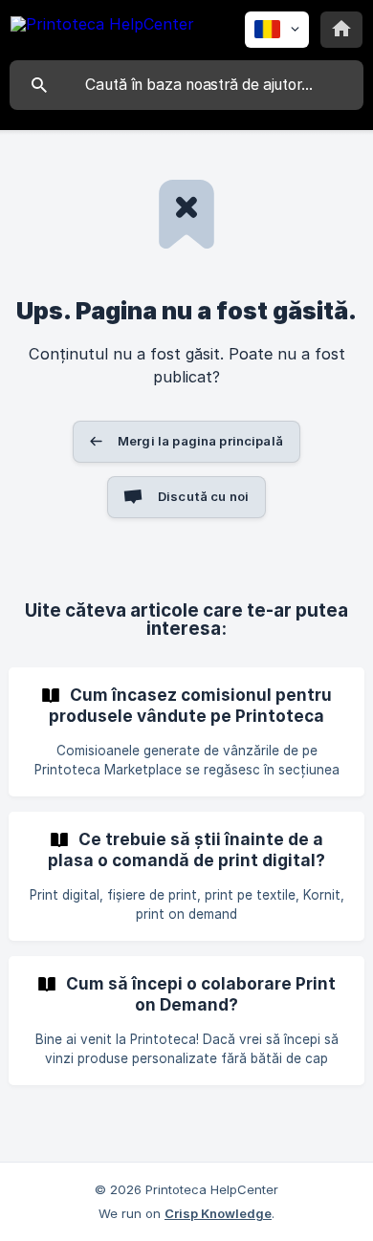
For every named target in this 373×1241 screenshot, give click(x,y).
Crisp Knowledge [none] (218, 1213)
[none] (102, 27)
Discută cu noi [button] (203, 496)
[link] (186, 731)
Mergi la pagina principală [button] (200, 440)
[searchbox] (186, 85)
